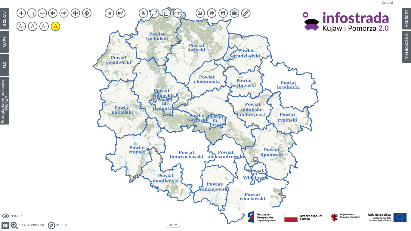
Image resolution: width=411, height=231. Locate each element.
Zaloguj (387, 3)
